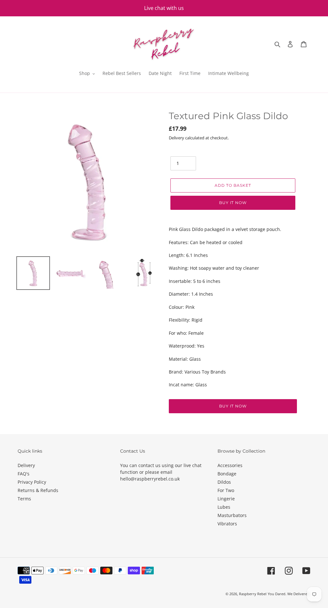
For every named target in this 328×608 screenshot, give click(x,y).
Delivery (26, 465)
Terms (24, 499)
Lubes (223, 507)
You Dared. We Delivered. (289, 593)
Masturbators (232, 515)
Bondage (226, 474)
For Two (225, 490)
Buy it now (233, 202)
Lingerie (226, 499)
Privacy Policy (32, 482)
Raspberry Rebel (252, 593)
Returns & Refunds (38, 490)
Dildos (224, 482)
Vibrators (227, 524)
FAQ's (23, 474)
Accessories (229, 465)
